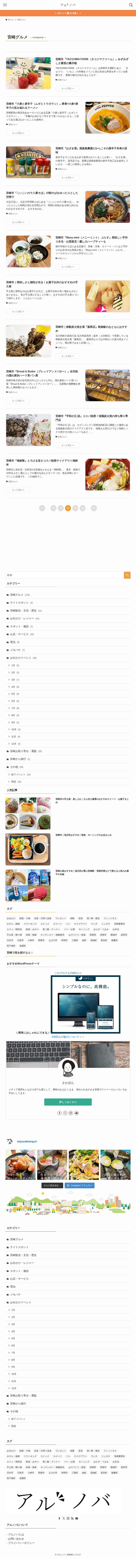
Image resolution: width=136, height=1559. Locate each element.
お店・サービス (22, 634)
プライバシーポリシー (21, 1543)
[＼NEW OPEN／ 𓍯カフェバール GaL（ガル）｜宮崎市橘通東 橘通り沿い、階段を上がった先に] (20, 1165)
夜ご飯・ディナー (51, 929)
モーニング (84, 929)
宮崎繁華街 (119, 924)
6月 (15, 701)
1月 (15, 665)
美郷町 (22, 946)
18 (94, 508)
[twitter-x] (65, 1113)
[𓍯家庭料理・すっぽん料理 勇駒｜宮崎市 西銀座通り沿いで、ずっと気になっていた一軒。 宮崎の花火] (52, 1165)
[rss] (72, 1518)
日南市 (20, 940)
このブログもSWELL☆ (68, 973)
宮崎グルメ (20, 594)
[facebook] (59, 1113)
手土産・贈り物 (14, 935)
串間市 (64, 940)
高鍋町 (93, 940)
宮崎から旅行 (20, 759)
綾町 (84, 940)
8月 (15, 715)
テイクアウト (80, 924)
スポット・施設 (21, 626)
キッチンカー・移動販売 (52, 935)
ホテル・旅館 (13, 924)
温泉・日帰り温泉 (42, 918)
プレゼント (60, 918)
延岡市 (124, 935)
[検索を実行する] (127, 575)
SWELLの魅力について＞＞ (68, 1036)
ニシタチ (106, 924)
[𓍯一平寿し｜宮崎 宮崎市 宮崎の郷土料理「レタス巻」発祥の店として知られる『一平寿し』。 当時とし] (116, 1165)
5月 (15, 693)
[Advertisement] (68, 545)
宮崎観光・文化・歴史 (26, 610)
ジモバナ (17, 650)
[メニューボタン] (5, 5)
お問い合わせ (16, 1538)
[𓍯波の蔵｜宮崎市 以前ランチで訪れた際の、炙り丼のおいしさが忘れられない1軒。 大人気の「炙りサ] (84, 1165)
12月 (15, 743)
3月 (15, 679)
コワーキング (30, 924)
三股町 (75, 940)
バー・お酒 (69, 929)
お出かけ (11, 918)
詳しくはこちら (68, 1102)
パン (68, 924)
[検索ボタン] (131, 5)
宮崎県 (93, 935)
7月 (15, 708)
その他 (16, 767)
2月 (15, 672)
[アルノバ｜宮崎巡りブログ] (68, 5)
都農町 (114, 940)
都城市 (113, 935)
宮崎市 (103, 935)
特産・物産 (31, 935)
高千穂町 (11, 946)
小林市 (31, 940)
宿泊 (14, 642)
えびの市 (53, 940)
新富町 (104, 940)
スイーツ (57, 924)
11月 (15, 736)
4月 (15, 686)
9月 (15, 722)
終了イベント (21, 774)
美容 (80, 918)
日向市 (10, 940)
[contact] (76, 1113)
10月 (15, 729)
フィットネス (110, 918)
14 (82, 508)
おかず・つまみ (101, 929)
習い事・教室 (93, 918)
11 (61, 508)
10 (53, 508)
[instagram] (71, 1113)
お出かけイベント (23, 657)
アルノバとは (16, 1534)
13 (75, 508)
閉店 (16, 781)
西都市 (41, 940)
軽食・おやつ (32, 929)
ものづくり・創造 (77, 935)
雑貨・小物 (24, 918)
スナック (45, 924)
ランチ (94, 924)
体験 (72, 918)
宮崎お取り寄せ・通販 (26, 751)
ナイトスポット (21, 602)
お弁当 (116, 929)
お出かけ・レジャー (24, 618)
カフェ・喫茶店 (14, 929)
